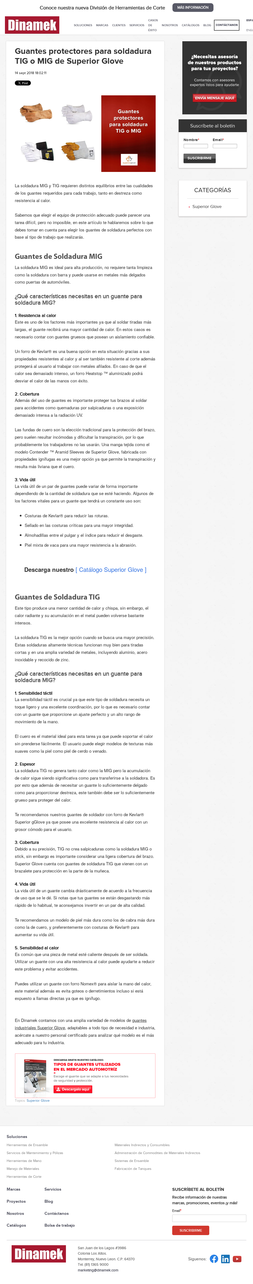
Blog (207, 25)
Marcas (102, 25)
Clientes (119, 25)
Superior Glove (38, 1100)
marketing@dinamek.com (98, 1270)
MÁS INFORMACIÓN (193, 7)
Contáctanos (227, 25)
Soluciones (83, 25)
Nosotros (170, 25)
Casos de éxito (153, 25)
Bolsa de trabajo (59, 1225)
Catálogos (190, 25)
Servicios (136, 25)
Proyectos (16, 1201)
